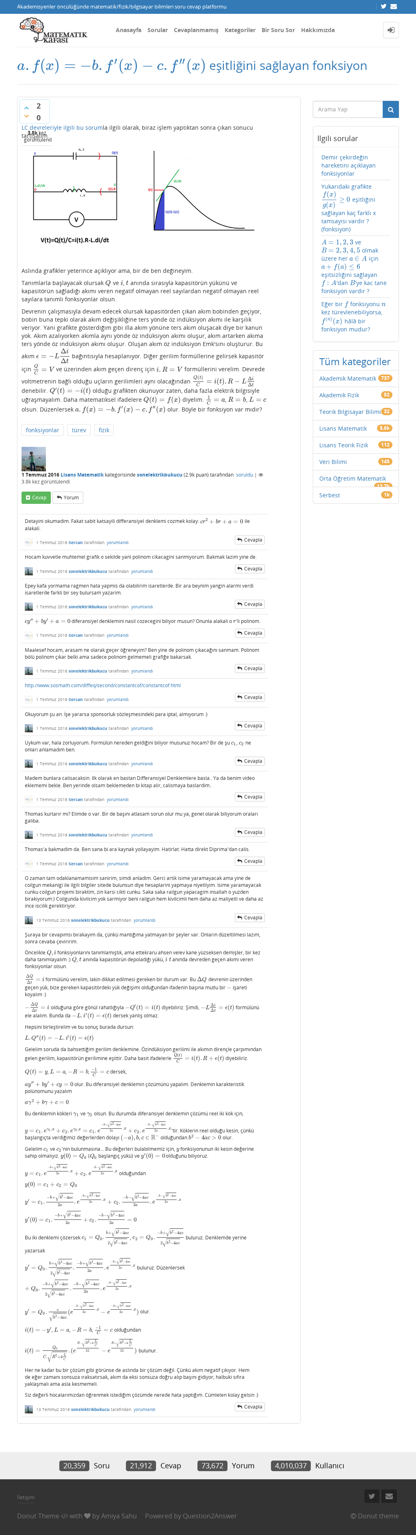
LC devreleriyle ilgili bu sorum (62, 127)
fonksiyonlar (42, 430)
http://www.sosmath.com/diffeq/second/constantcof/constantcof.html (103, 685)
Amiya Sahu (119, 1515)
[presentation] (111, 65)
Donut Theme (38, 1515)
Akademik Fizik (339, 395)
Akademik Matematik (347, 378)
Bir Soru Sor (278, 30)
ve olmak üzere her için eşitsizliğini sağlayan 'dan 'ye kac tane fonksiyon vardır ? (354, 266)
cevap (39, 497)
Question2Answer (210, 1515)
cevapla (253, 539)
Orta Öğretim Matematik (352, 478)
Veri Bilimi (333, 462)
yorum (71, 497)
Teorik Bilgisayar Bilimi (350, 412)
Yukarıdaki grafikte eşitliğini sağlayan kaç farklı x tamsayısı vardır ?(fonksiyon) (348, 208)
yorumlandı (118, 542)
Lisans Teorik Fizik (343, 445)
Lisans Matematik (82, 474)
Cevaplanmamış (196, 30)
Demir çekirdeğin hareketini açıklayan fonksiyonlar (348, 165)
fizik (104, 430)
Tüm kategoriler (355, 361)
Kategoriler (240, 30)
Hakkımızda (318, 30)
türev (79, 430)
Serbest (329, 495)
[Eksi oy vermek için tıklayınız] (26, 116)
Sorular (157, 30)
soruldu (244, 474)
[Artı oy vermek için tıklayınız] (26, 107)
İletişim (26, 1497)
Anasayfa (128, 30)
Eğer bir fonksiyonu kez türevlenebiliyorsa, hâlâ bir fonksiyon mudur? (353, 316)
